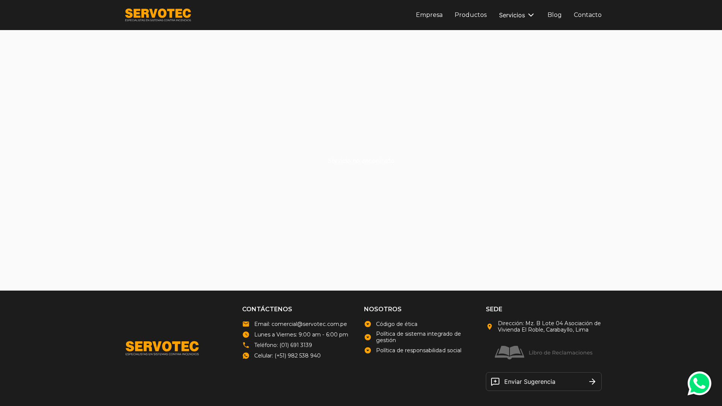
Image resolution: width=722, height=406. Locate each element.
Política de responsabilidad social (418, 350)
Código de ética (396, 324)
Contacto (588, 14)
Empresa (429, 14)
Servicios (512, 15)
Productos (471, 14)
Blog (555, 14)
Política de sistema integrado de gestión (418, 337)
